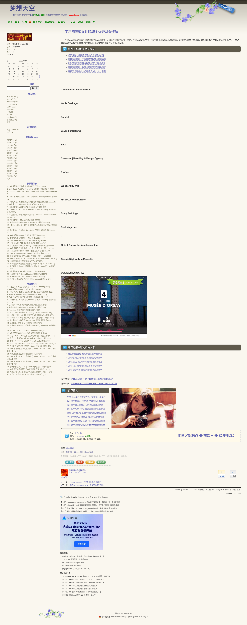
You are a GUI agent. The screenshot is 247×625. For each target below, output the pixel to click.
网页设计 (37, 21)
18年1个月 (16, 46)
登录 (91, 497)
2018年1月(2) (12, 176)
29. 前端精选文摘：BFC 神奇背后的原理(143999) (26, 276)
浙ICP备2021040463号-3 (138, 616)
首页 (10, 21)
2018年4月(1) (12, 171)
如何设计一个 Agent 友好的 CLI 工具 (75, 568)
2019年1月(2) (12, 160)
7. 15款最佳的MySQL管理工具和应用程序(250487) (26, 207)
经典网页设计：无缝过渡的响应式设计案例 (87, 59)
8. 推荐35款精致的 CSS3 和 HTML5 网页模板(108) (26, 307)
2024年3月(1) (12, 140)
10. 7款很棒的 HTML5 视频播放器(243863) (23, 220)
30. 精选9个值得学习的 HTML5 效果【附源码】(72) (26, 374)
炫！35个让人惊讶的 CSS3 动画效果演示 (85, 404)
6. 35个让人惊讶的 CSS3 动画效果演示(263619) (25, 204)
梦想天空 (22, 8)
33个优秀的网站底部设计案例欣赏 (84, 585)
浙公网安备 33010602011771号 (114, 616)
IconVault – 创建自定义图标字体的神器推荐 (87, 579)
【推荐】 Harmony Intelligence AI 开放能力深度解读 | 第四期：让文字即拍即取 (90, 502)
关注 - (82, 472)
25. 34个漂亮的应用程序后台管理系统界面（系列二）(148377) (31, 263)
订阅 (24, 21)
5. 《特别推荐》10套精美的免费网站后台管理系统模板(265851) (31, 201)
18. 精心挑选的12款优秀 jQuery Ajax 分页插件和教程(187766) (30, 245)
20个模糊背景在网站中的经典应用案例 (85, 369)
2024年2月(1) (12, 142)
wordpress (12, 117)
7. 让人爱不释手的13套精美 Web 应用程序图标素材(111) (28, 304)
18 (13, 52)
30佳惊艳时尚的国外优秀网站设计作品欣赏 (87, 582)
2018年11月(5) (12, 163)
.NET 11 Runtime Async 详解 (73, 562)
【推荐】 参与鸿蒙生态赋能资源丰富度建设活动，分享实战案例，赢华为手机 (89, 505)
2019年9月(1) (12, 155)
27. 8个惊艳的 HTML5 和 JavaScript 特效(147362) (26, 271)
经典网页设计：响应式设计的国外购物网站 (87, 67)
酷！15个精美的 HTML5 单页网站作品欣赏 (86, 400)
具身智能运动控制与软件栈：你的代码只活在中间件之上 (83, 556)
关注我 (79, 462)
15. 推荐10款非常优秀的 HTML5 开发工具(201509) (26, 238)
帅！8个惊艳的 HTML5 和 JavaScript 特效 (85, 416)
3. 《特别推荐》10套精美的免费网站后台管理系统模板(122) (30, 292)
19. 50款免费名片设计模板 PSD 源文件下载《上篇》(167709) (30, 248)
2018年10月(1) (12, 165)
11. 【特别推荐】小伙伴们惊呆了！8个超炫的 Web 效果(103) (30, 315)
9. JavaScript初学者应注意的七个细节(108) (23, 310)
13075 (14, 49)
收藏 (234, 489)
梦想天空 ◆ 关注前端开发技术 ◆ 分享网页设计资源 (94, 383)
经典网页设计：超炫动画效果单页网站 (85, 353)
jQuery (61, 21)
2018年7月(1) (12, 168)
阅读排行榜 (32, 183)
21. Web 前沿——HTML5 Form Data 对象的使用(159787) (29, 253)
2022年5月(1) (12, 147)
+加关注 (64, 477)
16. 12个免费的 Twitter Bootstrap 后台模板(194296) (26, 240)
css (10, 114)
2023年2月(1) (12, 145)
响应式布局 (88, 452)
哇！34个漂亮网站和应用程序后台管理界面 (86, 424)
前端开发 (90, 21)
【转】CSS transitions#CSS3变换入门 (86, 591)
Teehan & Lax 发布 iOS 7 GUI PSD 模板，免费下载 (90, 576)
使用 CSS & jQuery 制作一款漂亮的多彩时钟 (86, 485)
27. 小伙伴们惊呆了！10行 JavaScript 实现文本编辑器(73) (29, 366)
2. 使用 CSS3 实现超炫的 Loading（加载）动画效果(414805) (30, 189)
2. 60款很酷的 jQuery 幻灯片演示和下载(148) (24, 289)
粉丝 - (74, 472)
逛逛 (99, 497)
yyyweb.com (79, 436)
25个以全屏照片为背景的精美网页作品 (85, 361)
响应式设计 (78, 452)
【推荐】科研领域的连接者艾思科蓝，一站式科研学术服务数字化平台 (86, 511)
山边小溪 (78, 433)
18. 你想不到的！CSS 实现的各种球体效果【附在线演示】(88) (31, 335)
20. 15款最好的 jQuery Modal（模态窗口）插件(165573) (28, 250)
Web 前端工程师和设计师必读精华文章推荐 (86, 396)
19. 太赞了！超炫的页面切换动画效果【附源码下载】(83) (29, 338)
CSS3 (80, 21)
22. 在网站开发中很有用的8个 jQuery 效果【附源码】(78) (29, 346)
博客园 (117, 613)
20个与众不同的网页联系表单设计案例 (85, 365)
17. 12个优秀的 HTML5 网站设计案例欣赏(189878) (26, 243)
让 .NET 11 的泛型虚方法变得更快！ (75, 559)
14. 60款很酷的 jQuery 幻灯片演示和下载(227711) (26, 235)
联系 (17, 21)
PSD (10, 109)
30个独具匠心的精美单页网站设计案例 (85, 357)
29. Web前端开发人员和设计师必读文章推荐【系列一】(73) (29, 372)
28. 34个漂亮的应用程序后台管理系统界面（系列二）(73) (29, 369)
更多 (8, 122)
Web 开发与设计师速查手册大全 (83, 595)
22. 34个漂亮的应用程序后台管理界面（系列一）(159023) (29, 256)
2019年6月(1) (12, 158)
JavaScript (50, 21)
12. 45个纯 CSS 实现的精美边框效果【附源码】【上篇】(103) (30, 317)
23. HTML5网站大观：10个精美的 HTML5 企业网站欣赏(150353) (32, 258)
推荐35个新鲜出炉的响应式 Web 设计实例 (87, 71)
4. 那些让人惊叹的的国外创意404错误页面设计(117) (27, 294)
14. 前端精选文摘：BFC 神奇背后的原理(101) (24, 323)
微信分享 (101, 462)
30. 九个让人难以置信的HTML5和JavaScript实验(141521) (29, 279)
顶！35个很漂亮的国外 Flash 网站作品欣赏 (86, 420)
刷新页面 (229, 493)
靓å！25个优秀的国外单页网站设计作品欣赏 (86, 412)
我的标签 (32, 93)
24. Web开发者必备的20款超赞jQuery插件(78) (24, 353)
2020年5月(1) (12, 150)
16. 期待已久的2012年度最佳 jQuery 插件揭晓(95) (26, 330)
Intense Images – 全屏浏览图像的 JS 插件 (86, 482)
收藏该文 (90, 462)
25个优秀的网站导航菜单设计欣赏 (84, 588)
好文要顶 (69, 462)
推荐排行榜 (32, 284)
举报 (238, 489)
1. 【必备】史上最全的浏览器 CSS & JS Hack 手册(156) (28, 286)
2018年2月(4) (12, 173)
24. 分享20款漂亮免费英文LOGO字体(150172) (25, 261)
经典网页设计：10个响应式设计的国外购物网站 (92, 379)
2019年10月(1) (12, 153)
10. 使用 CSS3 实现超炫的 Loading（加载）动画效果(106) (29, 312)
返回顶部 (237, 493)
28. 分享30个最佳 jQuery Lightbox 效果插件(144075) (27, 274)
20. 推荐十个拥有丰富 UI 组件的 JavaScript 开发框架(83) (28, 341)
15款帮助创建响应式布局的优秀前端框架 (86, 55)
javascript (12, 101)
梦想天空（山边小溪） (77, 469)
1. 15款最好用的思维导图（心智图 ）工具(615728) (26, 186)
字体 (10, 112)
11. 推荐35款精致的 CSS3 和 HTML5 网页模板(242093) (28, 222)
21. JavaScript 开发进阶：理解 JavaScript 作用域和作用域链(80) (31, 343)
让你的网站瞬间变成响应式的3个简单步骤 (86, 63)
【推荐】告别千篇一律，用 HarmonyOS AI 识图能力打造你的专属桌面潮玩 (88, 508)
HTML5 (71, 21)
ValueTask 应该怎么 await (71, 565)
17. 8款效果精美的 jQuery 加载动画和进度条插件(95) (27, 333)
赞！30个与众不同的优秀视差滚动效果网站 (86, 408)
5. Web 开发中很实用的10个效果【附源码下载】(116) (27, 297)
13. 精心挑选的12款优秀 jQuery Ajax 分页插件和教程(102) (29, 320)
